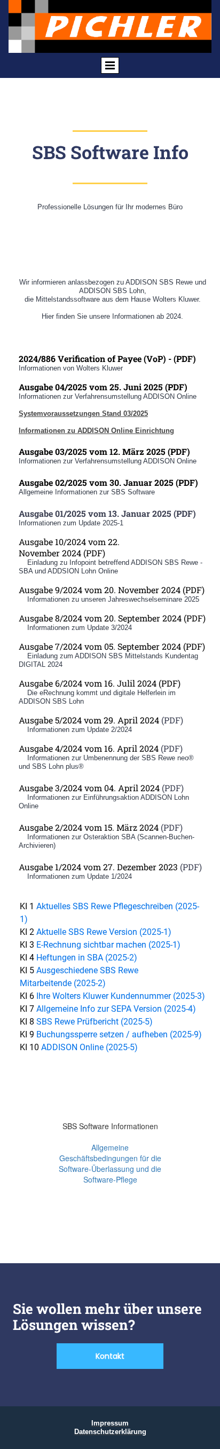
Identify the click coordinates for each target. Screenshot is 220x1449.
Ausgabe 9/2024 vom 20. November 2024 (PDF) (112, 589)
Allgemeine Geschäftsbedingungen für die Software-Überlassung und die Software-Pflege (110, 1163)
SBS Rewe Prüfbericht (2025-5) (94, 1022)
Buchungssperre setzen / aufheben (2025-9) (119, 1034)
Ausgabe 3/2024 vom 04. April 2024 (89, 787)
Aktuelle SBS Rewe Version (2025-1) (103, 932)
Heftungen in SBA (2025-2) (86, 957)
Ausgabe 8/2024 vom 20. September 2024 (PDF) (112, 618)
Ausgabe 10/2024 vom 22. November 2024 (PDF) (69, 547)
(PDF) (168, 683)
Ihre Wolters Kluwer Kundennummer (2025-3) (120, 996)
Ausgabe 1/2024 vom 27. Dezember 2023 (98, 866)
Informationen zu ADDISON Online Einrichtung (96, 431)
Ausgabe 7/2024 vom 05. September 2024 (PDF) (112, 646)
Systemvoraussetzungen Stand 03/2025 (83, 414)
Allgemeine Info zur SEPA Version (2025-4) (116, 1009)
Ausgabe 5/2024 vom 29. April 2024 (89, 720)
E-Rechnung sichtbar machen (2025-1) (108, 945)
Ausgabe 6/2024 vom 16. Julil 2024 (87, 683)
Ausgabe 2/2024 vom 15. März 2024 (89, 827)
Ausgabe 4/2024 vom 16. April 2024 (89, 748)
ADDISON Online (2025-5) (89, 1047)
